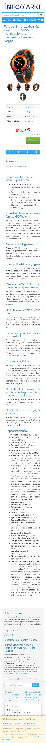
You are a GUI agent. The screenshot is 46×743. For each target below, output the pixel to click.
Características (12, 161)
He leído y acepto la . (22, 679)
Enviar (35, 685)
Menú (8, 20)
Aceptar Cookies (29, 724)
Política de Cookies (33, 695)
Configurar (7, 724)
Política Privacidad (11, 695)
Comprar (33, 140)
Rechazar (17, 724)
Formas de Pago (32, 698)
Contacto (31, 20)
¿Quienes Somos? (32, 700)
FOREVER (29, 107)
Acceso (19, 20)
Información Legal (32, 692)
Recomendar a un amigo (16, 166)
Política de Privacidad (22, 673)
